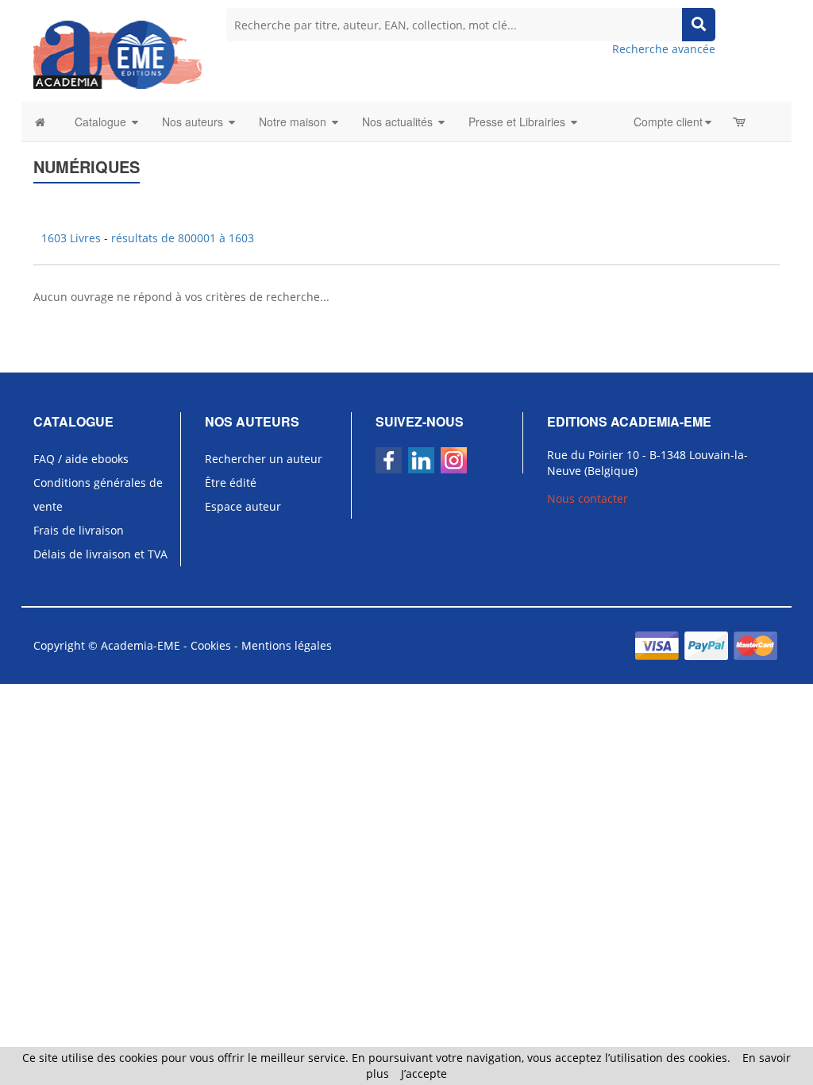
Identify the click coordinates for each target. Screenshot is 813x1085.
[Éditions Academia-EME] (117, 53)
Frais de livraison (78, 530)
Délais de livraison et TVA (100, 554)
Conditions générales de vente (98, 494)
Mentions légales (286, 645)
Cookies (211, 645)
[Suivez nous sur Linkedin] (421, 460)
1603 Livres (72, 237)
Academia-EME (140, 645)
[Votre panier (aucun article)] (740, 121)
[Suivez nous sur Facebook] (389, 460)
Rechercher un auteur (263, 458)
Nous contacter (587, 498)
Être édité (230, 482)
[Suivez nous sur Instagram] (454, 460)
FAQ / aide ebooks (81, 458)
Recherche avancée (663, 48)
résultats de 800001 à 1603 (182, 237)
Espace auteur (243, 506)
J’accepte (424, 1073)
